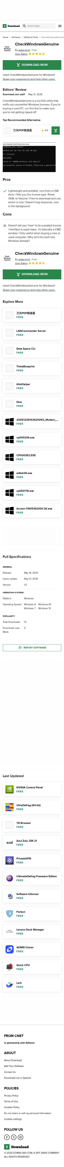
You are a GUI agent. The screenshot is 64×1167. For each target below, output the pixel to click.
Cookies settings (13, 1119)
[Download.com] (11, 26)
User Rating (21, 54)
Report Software (35, 647)
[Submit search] (24, 26)
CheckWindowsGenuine (37, 44)
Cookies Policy (11, 1107)
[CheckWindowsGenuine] (7, 49)
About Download (13, 1060)
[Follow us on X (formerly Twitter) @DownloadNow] (13, 1137)
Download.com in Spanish (17, 1077)
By (22, 50)
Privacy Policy (11, 1095)
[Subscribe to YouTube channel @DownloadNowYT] (20, 1137)
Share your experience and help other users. (29, 79)
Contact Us (10, 1071)
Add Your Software (14, 1066)
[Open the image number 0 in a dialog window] (29, 157)
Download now (35, 65)
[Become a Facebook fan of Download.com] (7, 1137)
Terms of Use (11, 1101)
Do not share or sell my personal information (27, 1113)
